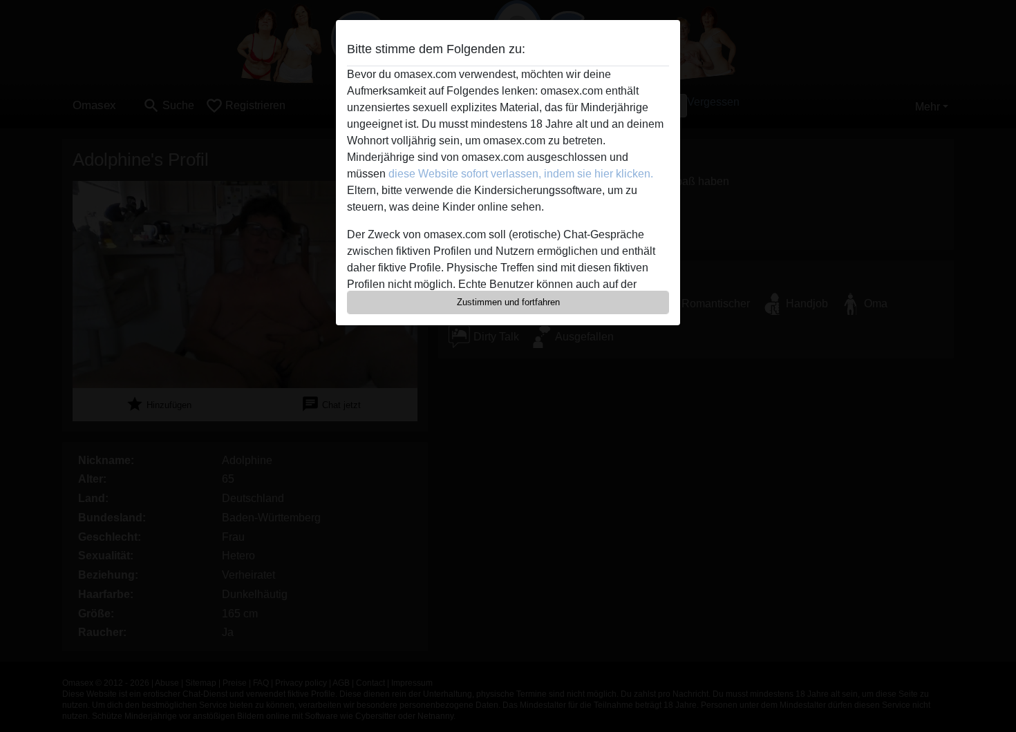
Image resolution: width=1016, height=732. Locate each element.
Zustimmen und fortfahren (508, 302)
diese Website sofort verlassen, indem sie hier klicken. (520, 174)
